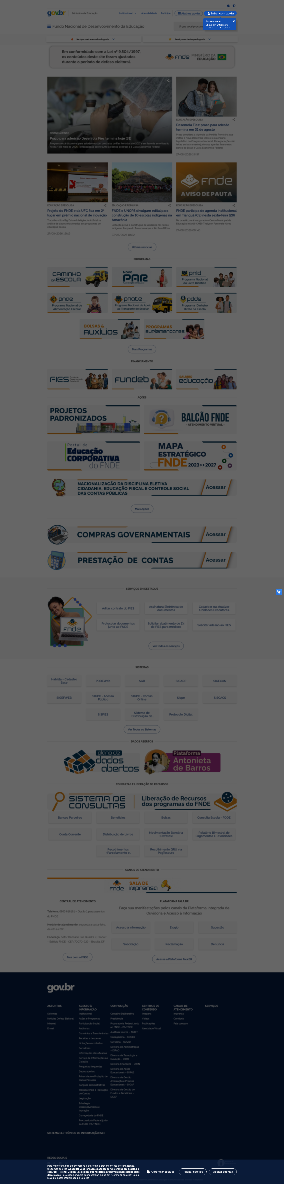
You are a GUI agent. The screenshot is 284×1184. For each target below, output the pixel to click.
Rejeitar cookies (193, 1171)
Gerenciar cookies (162, 1171)
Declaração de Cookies (76, 1177)
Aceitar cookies (223, 1171)
